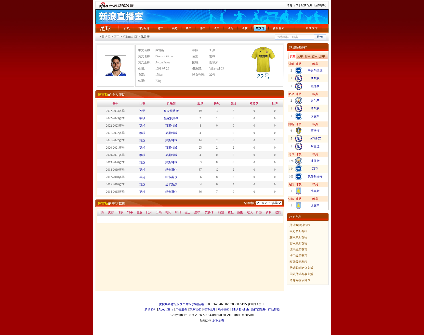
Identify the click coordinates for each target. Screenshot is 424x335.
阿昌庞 (315, 146)
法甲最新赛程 (298, 255)
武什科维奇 (315, 176)
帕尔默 (315, 78)
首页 (127, 28)
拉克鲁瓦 (315, 138)
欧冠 (231, 28)
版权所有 (218, 320)
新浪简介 (150, 309)
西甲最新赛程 (298, 243)
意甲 (161, 28)
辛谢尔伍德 (315, 70)
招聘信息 (209, 309)
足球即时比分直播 (301, 268)
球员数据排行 (298, 47)
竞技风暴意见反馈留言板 (175, 304)
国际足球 (144, 28)
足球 (105, 28)
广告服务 (181, 309)
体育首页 (292, 5)
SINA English (240, 309)
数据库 (260, 28)
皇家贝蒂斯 (171, 111)
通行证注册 (258, 309)
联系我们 (195, 309)
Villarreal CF (130, 36)
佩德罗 (315, 86)
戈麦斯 (315, 116)
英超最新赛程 (298, 231)
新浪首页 (306, 5)
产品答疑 (274, 309)
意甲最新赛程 (298, 237)
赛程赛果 (278, 28)
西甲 (189, 28)
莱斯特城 (171, 125)
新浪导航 (320, 5)
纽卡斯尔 (171, 169)
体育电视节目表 (300, 280)
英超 (175, 28)
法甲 (217, 28)
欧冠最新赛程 (298, 261)
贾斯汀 (315, 130)
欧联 (245, 28)
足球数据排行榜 (300, 225)
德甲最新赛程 (298, 249)
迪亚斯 (315, 161)
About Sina (166, 309)
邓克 (315, 168)
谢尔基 (315, 100)
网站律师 (223, 309)
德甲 (203, 28)
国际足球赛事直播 (301, 274)
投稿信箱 (198, 304)
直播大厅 (312, 28)
